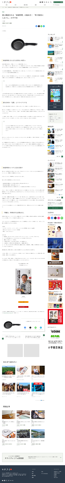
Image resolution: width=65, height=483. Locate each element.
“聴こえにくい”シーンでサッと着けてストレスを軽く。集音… (59, 66)
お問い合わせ (56, 477)
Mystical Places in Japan (7, 312)
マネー (56, 117)
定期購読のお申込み (57, 472)
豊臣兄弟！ (51, 116)
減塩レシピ (51, 117)
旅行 (15, 4)
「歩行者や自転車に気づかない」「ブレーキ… (23, 441)
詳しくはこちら (55, 208)
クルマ (56, 116)
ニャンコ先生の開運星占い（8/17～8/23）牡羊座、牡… (59, 79)
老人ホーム (57, 119)
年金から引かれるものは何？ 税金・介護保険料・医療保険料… (59, 45)
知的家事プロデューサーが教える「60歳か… (8, 422)
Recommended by (38, 400)
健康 (36, 4)
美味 (6, 4)
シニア (7, 23)
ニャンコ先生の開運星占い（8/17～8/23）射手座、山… (59, 59)
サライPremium (44, 473)
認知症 (59, 117)
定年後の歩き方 (52, 119)
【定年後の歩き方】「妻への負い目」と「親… (59, 146)
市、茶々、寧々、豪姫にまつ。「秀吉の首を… (59, 135)
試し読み (55, 104)
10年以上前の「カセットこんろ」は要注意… (8, 441)
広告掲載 (55, 474)
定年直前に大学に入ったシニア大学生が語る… (23, 422)
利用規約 (55, 475)
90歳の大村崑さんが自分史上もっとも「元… (37, 422)
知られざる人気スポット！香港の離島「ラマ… (37, 441)
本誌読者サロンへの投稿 (57, 471)
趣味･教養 (25, 4)
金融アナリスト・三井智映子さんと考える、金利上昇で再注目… (59, 38)
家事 (10, 23)
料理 (4, 23)
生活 (45, 4)
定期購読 (55, 107)
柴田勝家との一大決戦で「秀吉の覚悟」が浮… (59, 141)
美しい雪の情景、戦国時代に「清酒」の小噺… (59, 130)
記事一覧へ (59, 156)
